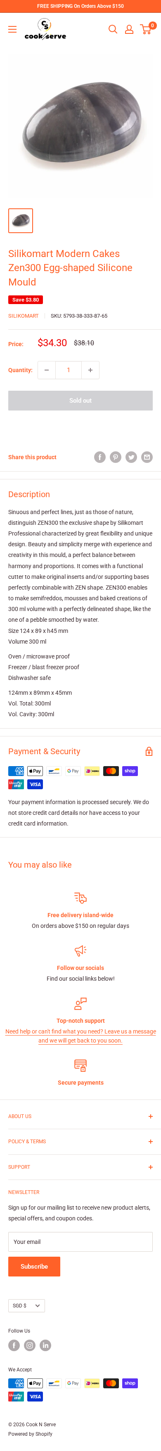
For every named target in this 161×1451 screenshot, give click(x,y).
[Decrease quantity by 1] (46, 370)
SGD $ (19, 1306)
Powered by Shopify (30, 1434)
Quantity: (20, 370)
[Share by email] (147, 456)
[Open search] (113, 29)
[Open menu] (12, 29)
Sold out (80, 400)
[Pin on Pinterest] (115, 456)
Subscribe (34, 1266)
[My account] (129, 29)
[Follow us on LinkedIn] (45, 1345)
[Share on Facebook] (100, 456)
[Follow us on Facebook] (14, 1345)
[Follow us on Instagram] (30, 1345)
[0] (146, 29)
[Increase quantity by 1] (90, 370)
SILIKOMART (23, 316)
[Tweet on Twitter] (131, 456)
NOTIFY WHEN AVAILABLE (80, 424)
